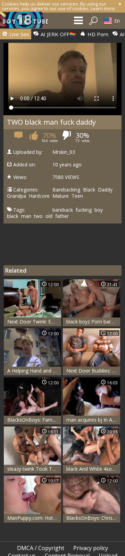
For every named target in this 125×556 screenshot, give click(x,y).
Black (89, 189)
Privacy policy (90, 548)
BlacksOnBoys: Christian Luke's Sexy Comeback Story (93, 518)
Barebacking (66, 189)
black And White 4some (92, 468)
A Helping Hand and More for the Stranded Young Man (34, 370)
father (62, 216)
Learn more (103, 8)
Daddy (105, 189)
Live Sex (18, 34)
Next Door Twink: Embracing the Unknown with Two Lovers (34, 321)
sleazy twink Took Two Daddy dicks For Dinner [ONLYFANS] (34, 468)
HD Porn (97, 34)
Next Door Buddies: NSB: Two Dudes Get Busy (93, 370)
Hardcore (39, 196)
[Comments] (18, 137)
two (38, 216)
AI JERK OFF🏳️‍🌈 (57, 34)
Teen (77, 196)
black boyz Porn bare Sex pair (93, 321)
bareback (62, 209)
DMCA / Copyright (40, 548)
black (12, 216)
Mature (60, 196)
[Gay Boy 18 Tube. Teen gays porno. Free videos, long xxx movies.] (28, 22)
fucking (84, 209)
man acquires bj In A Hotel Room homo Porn (93, 419)
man (26, 216)
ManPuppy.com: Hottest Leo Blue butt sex (34, 518)
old (48, 216)
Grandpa (16, 196)
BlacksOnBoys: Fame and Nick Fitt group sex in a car (34, 419)
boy (98, 209)
